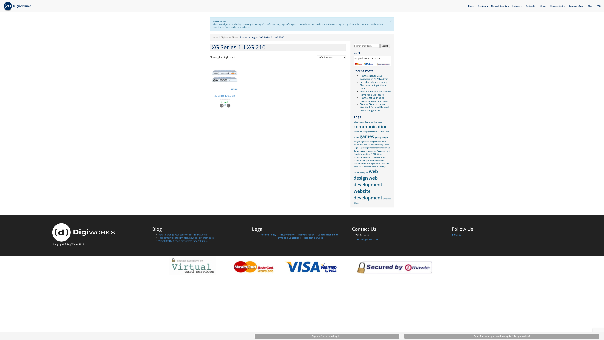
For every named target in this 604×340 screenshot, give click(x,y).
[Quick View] (225, 105)
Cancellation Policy (328, 234)
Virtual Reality (359, 172)
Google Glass (375, 141)
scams (356, 160)
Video (356, 167)
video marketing (379, 167)
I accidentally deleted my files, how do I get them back (374, 85)
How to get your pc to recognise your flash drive (374, 99)
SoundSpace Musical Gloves (372, 160)
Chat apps (377, 122)
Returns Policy (268, 234)
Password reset (383, 151)
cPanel (356, 132)
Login (356, 148)
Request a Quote (313, 237)
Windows (387, 199)
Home (215, 37)
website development (368, 194)
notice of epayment (368, 151)
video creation (365, 167)
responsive (375, 157)
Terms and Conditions (288, 237)
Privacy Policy (287, 234)
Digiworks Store (229, 37)
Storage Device (373, 163)
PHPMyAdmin (376, 154)
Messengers (374, 148)
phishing (366, 154)
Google (385, 137)
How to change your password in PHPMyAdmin (374, 77)
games (367, 136)
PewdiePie (358, 154)
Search (385, 45)
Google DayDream (361, 141)
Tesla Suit (384, 163)
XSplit (356, 203)
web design (366, 174)
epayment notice (372, 132)
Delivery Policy (306, 234)
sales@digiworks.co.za (366, 239)
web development (368, 181)
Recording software (362, 157)
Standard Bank (360, 163)
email (362, 132)
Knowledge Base (382, 145)
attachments (359, 122)
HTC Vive (363, 145)
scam (383, 157)
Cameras (369, 122)
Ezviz (382, 132)
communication (371, 126)
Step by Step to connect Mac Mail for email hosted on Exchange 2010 (374, 107)
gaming (378, 137)
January (371, 145)
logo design (364, 148)
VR (367, 172)
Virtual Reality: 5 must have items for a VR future (375, 93)
